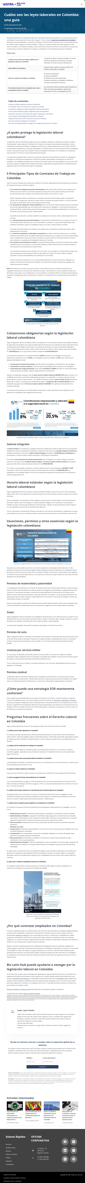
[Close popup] (77, 520)
